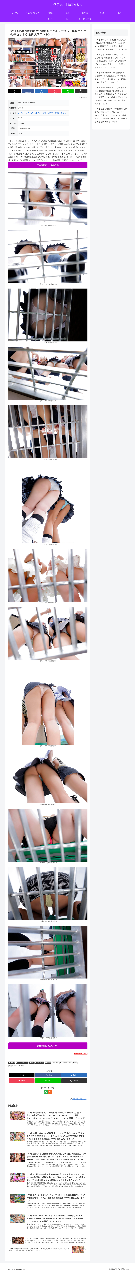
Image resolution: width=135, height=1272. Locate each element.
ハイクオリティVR (25, 113)
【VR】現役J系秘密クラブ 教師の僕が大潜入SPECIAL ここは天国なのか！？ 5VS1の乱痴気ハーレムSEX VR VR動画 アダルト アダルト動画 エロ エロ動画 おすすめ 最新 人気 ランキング (111, 115)
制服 (57, 113)
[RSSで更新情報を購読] (50, 1092)
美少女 (63, 113)
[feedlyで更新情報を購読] (46, 1092)
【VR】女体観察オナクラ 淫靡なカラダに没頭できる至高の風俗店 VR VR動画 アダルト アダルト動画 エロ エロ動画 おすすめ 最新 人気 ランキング (111, 77)
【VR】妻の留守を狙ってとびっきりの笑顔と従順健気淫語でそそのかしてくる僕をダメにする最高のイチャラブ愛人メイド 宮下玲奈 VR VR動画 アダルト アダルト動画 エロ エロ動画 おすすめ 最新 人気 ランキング (111, 96)
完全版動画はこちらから (48, 165)
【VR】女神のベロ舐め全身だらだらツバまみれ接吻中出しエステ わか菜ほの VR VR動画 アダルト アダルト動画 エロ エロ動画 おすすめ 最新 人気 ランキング (111, 44)
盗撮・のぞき (48, 113)
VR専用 (38, 113)
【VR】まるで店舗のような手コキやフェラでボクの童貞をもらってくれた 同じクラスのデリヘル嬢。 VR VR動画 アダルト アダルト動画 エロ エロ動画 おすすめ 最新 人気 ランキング (111, 61)
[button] (81, 91)
